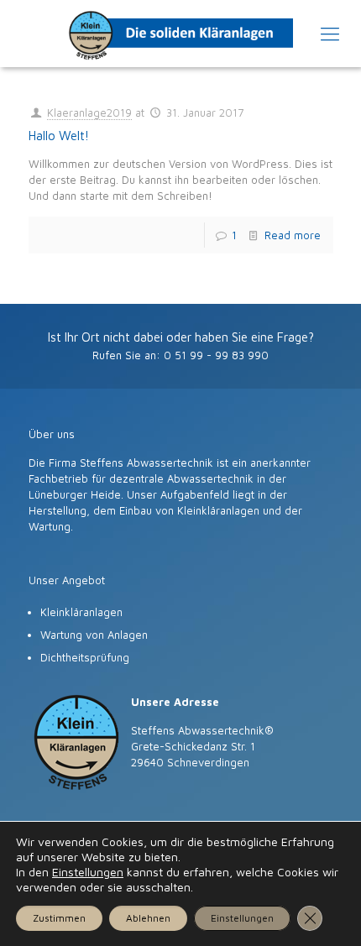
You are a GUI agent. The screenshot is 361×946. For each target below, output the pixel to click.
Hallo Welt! (59, 135)
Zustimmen (59, 918)
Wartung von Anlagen (94, 634)
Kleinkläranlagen (81, 612)
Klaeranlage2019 (89, 112)
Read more (292, 235)
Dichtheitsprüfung (84, 657)
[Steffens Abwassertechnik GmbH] (180, 33)
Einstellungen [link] (87, 872)
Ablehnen (148, 918)
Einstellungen (242, 918)
